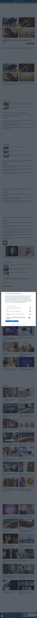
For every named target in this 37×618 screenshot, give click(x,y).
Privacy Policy (24, 324)
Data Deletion (13, 324)
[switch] (30, 308)
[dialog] (18, 309)
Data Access (18, 324)
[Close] (34, 294)
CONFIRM (12, 321)
